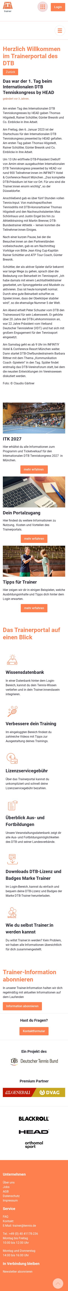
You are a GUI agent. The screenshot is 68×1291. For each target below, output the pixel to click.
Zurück (10, 72)
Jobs (6, 1187)
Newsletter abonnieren (17, 1271)
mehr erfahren (34, 469)
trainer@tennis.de (24, 1225)
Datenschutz (11, 1196)
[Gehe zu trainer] (8, 7)
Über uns (9, 1182)
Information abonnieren (22, 1006)
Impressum (10, 1200)
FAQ (5, 1216)
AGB (6, 1191)
